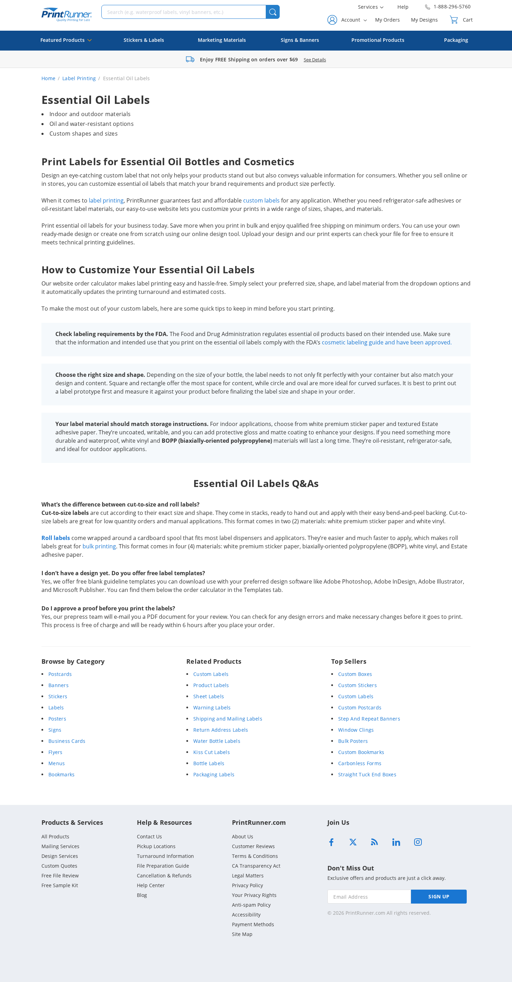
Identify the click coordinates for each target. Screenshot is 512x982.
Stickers (57, 696)
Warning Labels (212, 707)
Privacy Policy (247, 885)
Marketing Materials (222, 40)
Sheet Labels (208, 696)
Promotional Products (377, 40)
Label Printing (79, 78)
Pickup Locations (156, 846)
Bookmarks (61, 774)
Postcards (60, 674)
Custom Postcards (359, 707)
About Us (242, 836)
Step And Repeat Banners (369, 718)
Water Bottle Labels (216, 741)
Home (48, 78)
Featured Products (62, 40)
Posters (57, 718)
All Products (55, 836)
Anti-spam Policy (251, 904)
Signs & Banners (300, 40)
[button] (273, 12)
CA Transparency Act (256, 865)
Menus (56, 763)
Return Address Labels (220, 729)
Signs (54, 729)
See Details (315, 59)
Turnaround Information (165, 856)
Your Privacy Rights (254, 895)
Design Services (59, 856)
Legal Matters (248, 875)
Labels (56, 707)
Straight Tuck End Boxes (367, 774)
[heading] (256, 99)
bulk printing (99, 546)
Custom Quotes (59, 865)
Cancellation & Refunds (164, 875)
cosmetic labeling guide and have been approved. (387, 342)
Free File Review (60, 875)
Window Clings (356, 729)
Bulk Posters (353, 741)
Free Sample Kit (59, 885)
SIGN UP (438, 896)
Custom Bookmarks (361, 752)
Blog (142, 895)
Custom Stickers (357, 685)
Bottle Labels (208, 763)
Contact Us (149, 836)
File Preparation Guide (163, 865)
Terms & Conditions (255, 856)
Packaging (456, 40)
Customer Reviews (253, 846)
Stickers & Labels (144, 40)
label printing (106, 200)
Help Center (151, 885)
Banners (58, 685)
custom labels (261, 200)
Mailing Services (60, 846)
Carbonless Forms (359, 763)
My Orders (387, 19)
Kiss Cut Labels (211, 752)
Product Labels (211, 685)
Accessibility (246, 914)
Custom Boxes (355, 674)
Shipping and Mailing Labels (227, 718)
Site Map (242, 934)
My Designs (424, 19)
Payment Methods (253, 924)
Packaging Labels (213, 774)
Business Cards (67, 741)
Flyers (55, 752)
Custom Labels (210, 674)
